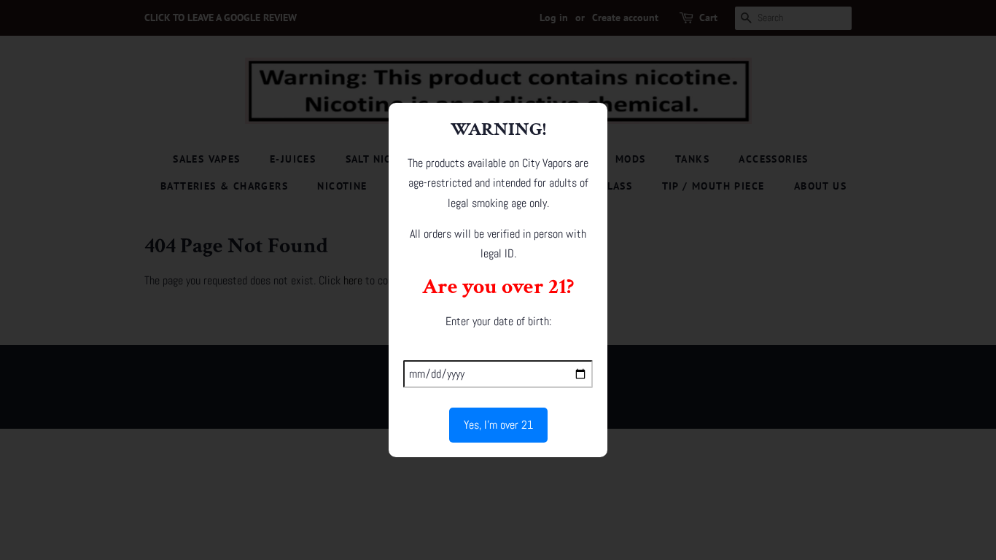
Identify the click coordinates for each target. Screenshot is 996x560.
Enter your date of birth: (498, 321)
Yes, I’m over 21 (498, 424)
